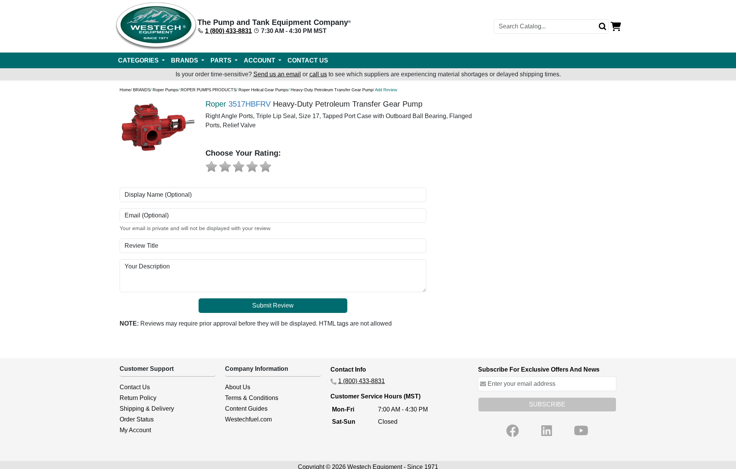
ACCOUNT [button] (260, 60)
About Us (237, 387)
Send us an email (277, 74)
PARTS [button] (221, 60)
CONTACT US (308, 60)
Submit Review (273, 305)
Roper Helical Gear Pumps (263, 89)
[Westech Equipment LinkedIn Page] (546, 430)
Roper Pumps (165, 89)
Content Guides (246, 408)
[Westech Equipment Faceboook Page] (512, 430)
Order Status (137, 419)
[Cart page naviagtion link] (616, 26)
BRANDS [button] (185, 60)
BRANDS (141, 89)
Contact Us (135, 387)
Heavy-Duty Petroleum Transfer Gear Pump (332, 89)
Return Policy (138, 398)
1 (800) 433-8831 (228, 31)
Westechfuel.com (248, 419)
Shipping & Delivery (147, 408)
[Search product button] (602, 26)
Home (125, 89)
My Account (135, 430)
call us (318, 74)
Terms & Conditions (251, 398)
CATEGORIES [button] (139, 60)
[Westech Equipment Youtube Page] (581, 430)
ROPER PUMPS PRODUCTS (208, 89)
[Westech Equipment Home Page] (156, 26)
